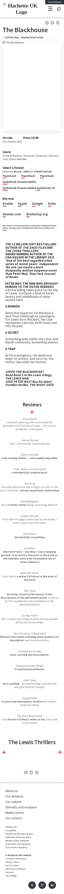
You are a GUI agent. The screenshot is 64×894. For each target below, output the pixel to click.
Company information (15, 858)
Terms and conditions (15, 868)
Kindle (8, 203)
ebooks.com (12, 214)
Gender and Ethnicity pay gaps (19, 833)
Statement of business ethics (18, 837)
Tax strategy (11, 875)
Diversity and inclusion (21, 807)
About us (11, 791)
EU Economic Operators (16, 847)
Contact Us (11, 827)
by (6, 37)
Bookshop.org (37, 214)
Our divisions (14, 796)
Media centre (14, 813)
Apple (22, 203)
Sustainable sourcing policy (18, 844)
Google (37, 203)
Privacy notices (12, 862)
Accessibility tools (54, 2)
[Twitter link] (32, 885)
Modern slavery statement (17, 840)
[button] (4, 752)
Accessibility (10, 830)
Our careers (13, 818)
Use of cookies (12, 865)
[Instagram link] (42, 885)
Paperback (9, 176)
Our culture (13, 802)
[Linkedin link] (52, 885)
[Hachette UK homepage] (14, 8)
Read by (32, 37)
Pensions (9, 872)
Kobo (52, 203)
